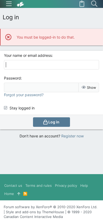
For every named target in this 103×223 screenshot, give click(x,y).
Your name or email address (28, 55)
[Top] (19, 194)
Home (9, 194)
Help (84, 185)
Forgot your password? (24, 94)
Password (12, 78)
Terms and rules (38, 185)
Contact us (13, 185)
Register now (72, 136)
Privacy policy (66, 185)
